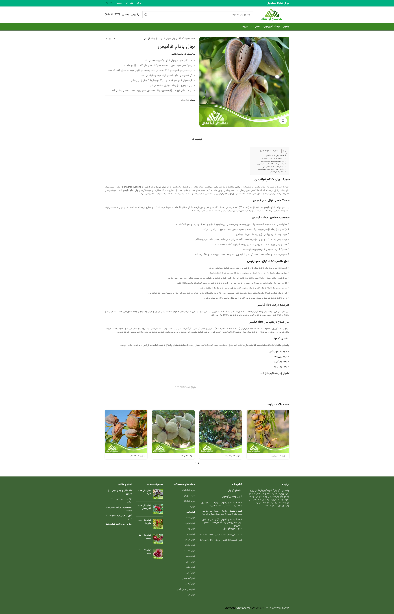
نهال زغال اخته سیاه (144, 492)
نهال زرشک (190, 545)
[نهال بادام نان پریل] (268, 431)
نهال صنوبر (190, 567)
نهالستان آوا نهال (275, 172)
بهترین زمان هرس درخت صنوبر (121, 501)
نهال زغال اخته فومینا (144, 537)
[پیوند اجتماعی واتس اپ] (107, 3)
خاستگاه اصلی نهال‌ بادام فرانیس (271, 158)
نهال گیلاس (190, 584)
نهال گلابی (190, 573)
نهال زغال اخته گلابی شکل (144, 507)
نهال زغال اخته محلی (144, 552)
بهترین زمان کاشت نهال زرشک (118, 524)
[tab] (197, 137)
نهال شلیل (190, 562)
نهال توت (191, 528)
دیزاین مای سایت (258, 607)
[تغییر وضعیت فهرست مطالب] (282, 151)
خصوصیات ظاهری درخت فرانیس (270, 161)
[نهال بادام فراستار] (126, 431)
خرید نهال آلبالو (188, 490)
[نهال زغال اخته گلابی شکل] (158, 509)
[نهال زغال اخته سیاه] (158, 494)
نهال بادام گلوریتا (232, 456)
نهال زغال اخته (188, 551)
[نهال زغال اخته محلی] (158, 554)
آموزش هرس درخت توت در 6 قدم (119, 517)
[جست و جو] (146, 14)
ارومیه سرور (230, 607)
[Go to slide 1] (198, 463)
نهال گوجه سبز (189, 578)
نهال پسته (190, 517)
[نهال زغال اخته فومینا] (158, 539)
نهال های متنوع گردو (186, 589)
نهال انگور (191, 506)
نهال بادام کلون (186, 456)
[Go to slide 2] (195, 463)
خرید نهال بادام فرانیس (275, 155)
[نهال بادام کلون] (173, 431)
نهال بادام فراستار (137, 456)
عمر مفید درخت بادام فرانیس (272, 167)
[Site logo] (272, 14)
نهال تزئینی (190, 523)
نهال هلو (191, 595)
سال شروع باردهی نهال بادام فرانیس (269, 169)
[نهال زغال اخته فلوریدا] (158, 524)
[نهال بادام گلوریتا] (220, 431)
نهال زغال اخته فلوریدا (144, 522)
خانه (193, 38)
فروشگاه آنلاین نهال (180, 38)
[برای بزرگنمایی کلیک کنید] (283, 120)
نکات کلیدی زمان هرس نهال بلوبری (119, 492)
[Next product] (107, 39)
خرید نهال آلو (189, 496)
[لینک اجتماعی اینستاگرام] (111, 3)
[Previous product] (114, 39)
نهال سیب (190, 556)
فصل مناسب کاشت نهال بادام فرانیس (269, 164)
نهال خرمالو (190, 539)
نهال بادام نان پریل (279, 456)
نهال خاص (190, 534)
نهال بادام (165, 38)
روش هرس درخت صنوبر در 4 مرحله (119, 509)
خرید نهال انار (189, 501)
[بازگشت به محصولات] (110, 39)
